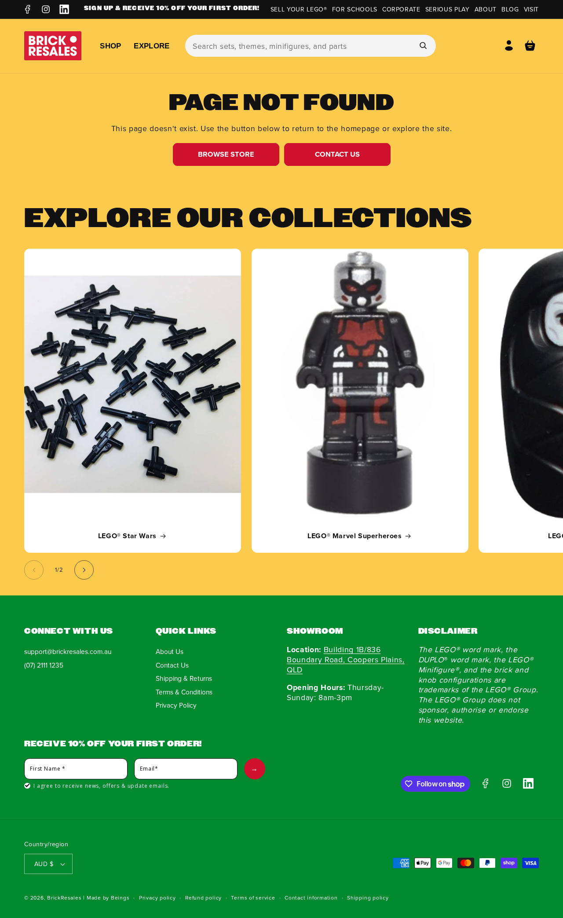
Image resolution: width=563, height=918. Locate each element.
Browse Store (226, 154)
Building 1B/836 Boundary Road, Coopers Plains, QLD (346, 659)
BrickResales (64, 897)
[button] (530, 45)
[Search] (422, 45)
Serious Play (447, 9)
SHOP (110, 46)
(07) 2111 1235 (43, 665)
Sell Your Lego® (299, 9)
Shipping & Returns (184, 678)
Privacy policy (157, 897)
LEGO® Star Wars (127, 536)
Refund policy (203, 897)
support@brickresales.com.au (67, 651)
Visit (531, 9)
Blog (510, 9)
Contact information (311, 897)
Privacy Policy (176, 705)
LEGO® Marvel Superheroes (354, 536)
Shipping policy (368, 897)
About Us (169, 651)
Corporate (401, 9)
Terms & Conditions (184, 692)
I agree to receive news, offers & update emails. (101, 785)
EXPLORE (151, 46)
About (486, 9)
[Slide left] (34, 570)
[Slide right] (84, 570)
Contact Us (337, 154)
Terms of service (253, 897)
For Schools (354, 9)
